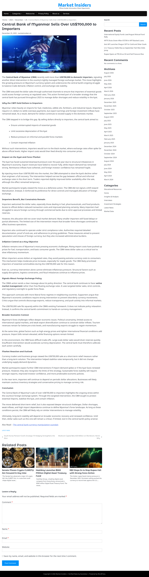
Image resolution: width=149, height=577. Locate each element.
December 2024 (110, 146)
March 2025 (108, 135)
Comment (7, 502)
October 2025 (109, 110)
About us (55, 13)
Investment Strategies (112, 204)
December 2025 (110, 102)
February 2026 (109, 95)
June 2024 (107, 168)
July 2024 (107, 165)
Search (107, 20)
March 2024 (108, 179)
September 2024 (110, 157)
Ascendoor (84, 574)
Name (5, 529)
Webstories (30, 13)
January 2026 (109, 98)
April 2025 (108, 132)
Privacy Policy (43, 13)
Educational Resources (113, 189)
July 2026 (107, 76)
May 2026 (107, 84)
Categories (16, 13)
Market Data (109, 211)
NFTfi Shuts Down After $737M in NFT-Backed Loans (124, 40)
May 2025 (107, 128)
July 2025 (107, 121)
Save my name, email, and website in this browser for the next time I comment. (40, 556)
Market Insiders (74, 4)
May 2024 (107, 172)
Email (5, 538)
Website (5, 547)
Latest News (6, 430)
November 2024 (110, 150)
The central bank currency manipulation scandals (35, 424)
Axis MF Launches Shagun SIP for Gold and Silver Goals (125, 44)
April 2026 (108, 87)
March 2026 (108, 91)
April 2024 (108, 176)
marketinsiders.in (24, 33)
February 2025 (109, 139)
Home (6, 13)
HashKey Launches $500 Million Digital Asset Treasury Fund (51, 473)
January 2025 (109, 143)
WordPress (101, 574)
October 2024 (109, 154)
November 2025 (110, 106)
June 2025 (107, 124)
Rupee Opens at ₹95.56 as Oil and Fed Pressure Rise (124, 54)
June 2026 (107, 80)
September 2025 (110, 113)
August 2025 (109, 117)
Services (66, 13)
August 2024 (109, 161)
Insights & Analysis (111, 197)
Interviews (108, 200)
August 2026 (109, 73)
